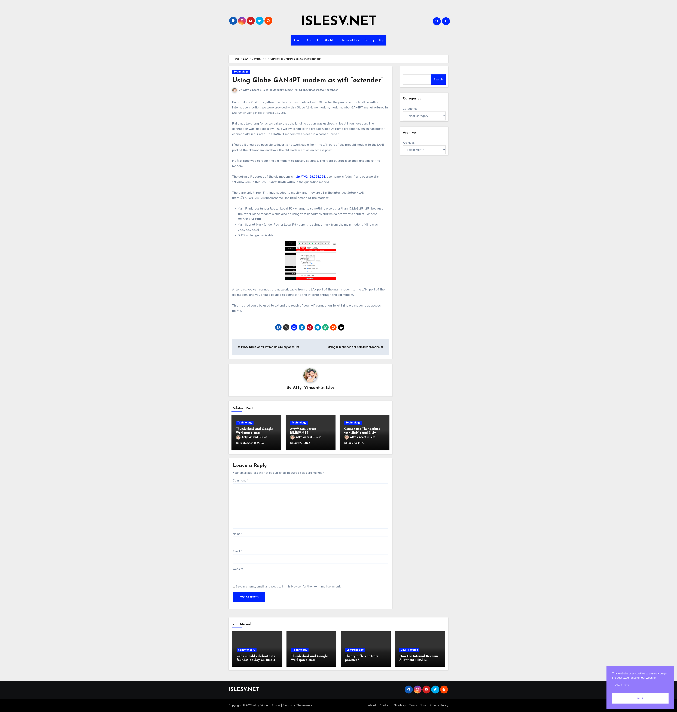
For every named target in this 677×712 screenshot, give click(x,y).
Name (237, 534)
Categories (410, 108)
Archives (408, 142)
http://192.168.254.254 (309, 176)
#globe (302, 90)
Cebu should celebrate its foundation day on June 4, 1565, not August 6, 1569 (256, 660)
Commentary (246, 649)
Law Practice (355, 649)
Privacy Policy (374, 40)
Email (237, 551)
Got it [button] (640, 698)
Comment (240, 480)
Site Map (330, 40)
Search (438, 79)
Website (238, 569)
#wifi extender (329, 90)
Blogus (287, 705)
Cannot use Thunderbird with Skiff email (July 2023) (362, 433)
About (297, 40)
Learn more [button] (622, 684)
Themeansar (304, 705)
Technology (241, 71)
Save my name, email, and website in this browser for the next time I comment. (288, 586)
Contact (312, 40)
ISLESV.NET (338, 22)
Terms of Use (350, 40)
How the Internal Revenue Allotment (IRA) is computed (419, 660)
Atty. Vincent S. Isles (255, 90)
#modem (313, 90)
